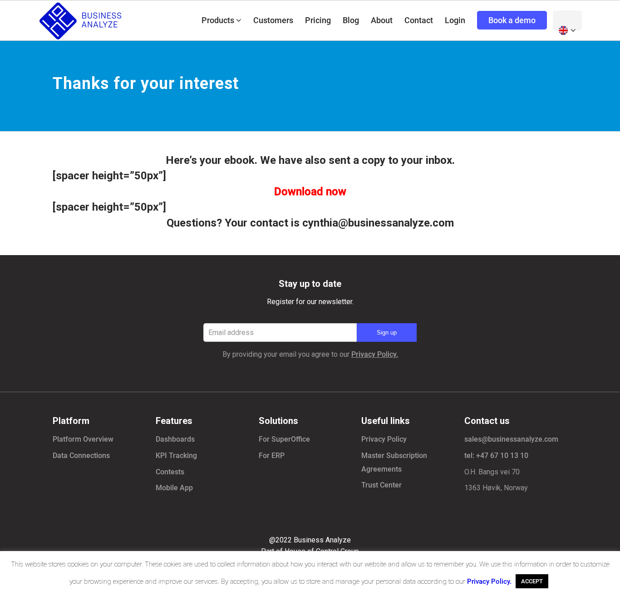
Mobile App (174, 487)
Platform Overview (83, 439)
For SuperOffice (284, 439)
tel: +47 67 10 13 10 (496, 455)
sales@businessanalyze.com (511, 439)
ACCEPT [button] (532, 581)
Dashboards (175, 439)
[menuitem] (221, 20)
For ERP (272, 455)
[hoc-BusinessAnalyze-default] (81, 20)
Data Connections (81, 455)
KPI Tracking (176, 455)
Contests (170, 472)
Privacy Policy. (374, 354)
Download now (310, 191)
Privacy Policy (384, 439)
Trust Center (381, 485)
